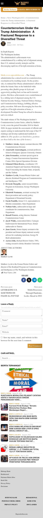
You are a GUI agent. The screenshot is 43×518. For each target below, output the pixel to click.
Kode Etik (4, 480)
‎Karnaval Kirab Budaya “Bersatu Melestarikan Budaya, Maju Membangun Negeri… (22, 408)
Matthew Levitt (6, 256)
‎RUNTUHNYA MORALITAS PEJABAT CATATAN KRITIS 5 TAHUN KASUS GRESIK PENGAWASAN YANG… (21, 397)
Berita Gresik (6, 393)
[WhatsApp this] (39, 280)
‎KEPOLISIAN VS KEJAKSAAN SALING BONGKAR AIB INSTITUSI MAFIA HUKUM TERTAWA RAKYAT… (25, 439)
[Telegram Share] (34, 280)
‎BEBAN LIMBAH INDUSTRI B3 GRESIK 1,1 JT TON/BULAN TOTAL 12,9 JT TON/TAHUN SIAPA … (24, 449)
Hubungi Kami (5, 471)
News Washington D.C (15, 17)
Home (3, 17)
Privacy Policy (5, 483)
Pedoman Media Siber (8, 477)
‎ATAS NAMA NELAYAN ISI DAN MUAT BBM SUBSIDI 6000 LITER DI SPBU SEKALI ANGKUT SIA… (25, 428)
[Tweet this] (29, 280)
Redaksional (5, 474)
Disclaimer (4, 486)
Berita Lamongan (15, 414)
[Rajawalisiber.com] (21, 3)
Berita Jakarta (15, 435)
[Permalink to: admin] (3, 43)
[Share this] (23, 280)
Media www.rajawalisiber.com (12, 75)
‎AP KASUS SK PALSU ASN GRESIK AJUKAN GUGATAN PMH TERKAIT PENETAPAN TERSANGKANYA (24, 460)
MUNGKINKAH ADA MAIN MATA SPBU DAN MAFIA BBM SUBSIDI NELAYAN (23, 418)
